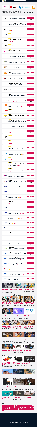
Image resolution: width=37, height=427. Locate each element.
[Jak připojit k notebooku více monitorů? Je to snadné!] (18, 393)
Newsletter (25, 422)
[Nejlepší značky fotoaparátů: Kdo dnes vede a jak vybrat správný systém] (29, 334)
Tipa (19, 409)
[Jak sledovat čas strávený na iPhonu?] (29, 382)
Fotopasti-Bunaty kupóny (15, 101)
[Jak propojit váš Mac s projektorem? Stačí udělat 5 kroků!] (29, 346)
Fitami (17, 406)
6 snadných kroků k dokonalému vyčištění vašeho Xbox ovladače (18, 351)
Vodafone (25, 409)
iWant (12, 407)
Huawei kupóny (12, 127)
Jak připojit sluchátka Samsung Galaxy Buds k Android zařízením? (7, 363)
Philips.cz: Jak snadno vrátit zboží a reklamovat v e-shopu (6, 315)
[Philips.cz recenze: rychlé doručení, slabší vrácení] (18, 311)
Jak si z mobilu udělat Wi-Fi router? (28, 375)
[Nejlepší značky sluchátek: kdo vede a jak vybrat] (7, 334)
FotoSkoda (24, 406)
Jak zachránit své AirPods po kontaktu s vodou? (28, 363)
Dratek (7, 406)
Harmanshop (32, 406)
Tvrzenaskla (22, 409)
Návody (13, 422)
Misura (32, 407)
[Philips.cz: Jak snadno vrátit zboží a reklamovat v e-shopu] (7, 311)
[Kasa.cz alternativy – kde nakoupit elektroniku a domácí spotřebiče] (7, 299)
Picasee (19, 408)
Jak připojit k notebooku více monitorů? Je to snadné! (17, 398)
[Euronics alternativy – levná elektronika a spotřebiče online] (18, 299)
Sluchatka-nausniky (5, 409)
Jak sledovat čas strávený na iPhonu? (28, 386)
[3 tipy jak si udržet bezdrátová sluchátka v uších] (18, 382)
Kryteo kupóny (9, 132)
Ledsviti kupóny (17, 137)
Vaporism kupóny (12, 30)
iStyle (11, 407)
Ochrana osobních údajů (16, 422)
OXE (14, 408)
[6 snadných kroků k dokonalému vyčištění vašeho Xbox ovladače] (18, 346)
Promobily (24, 408)
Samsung (30, 408)
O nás (23, 422)
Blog (8, 422)
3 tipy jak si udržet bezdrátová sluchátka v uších (18, 386)
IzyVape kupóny (19, 57)
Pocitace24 (22, 408)
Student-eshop (11, 409)
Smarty (8, 409)
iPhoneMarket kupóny (10, 41)
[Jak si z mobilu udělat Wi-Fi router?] (29, 371)
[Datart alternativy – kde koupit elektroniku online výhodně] (29, 299)
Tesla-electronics (16, 409)
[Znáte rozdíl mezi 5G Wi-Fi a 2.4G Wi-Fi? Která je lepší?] (29, 311)
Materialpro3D (25, 407)
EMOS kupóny (22, 111)
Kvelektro (21, 407)
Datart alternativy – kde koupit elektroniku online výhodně (29, 303)
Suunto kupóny (9, 171)
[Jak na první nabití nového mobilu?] (7, 371)
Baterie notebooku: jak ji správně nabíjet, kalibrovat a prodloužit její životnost (7, 290)
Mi (30, 407)
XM (33, 409)
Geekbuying (27, 406)
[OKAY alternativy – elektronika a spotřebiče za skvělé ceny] (29, 285)
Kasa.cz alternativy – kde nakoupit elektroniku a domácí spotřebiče (7, 303)
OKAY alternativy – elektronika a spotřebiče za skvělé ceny (29, 290)
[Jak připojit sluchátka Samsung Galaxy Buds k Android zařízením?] (7, 359)
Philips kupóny (23, 233)
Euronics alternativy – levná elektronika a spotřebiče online (18, 303)
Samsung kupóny (22, 187)
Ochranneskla (12, 408)
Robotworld (27, 408)
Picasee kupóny (12, 46)
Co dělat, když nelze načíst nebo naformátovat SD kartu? (7, 386)
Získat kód (30, 55)
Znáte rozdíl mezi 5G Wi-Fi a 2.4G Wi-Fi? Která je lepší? (28, 315)
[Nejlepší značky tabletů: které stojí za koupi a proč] (29, 322)
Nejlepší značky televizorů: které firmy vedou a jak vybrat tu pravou (7, 351)
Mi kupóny (21, 106)
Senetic (32, 408)
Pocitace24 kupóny (10, 143)
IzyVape (15, 407)
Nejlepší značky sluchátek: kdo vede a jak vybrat (7, 338)
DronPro (9, 406)
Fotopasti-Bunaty (20, 406)
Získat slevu (30, 186)
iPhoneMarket (6, 407)
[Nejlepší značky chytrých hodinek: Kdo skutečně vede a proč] (18, 334)
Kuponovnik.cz (3, 2)
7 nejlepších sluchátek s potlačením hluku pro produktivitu (6, 398)
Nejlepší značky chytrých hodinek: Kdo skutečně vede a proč (18, 339)
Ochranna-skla (8, 408)
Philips (16, 408)
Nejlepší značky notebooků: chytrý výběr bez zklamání (17, 327)
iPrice (9, 407)
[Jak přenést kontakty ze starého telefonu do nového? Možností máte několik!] (29, 393)
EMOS (11, 406)
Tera (13, 409)
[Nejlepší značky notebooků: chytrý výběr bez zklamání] (18, 322)
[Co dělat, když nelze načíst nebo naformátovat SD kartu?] (7, 382)
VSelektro (31, 409)
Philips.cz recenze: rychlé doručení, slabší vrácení (17, 315)
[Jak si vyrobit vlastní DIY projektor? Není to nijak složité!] (18, 371)
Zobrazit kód (30, 23)
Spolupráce (21, 422)
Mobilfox (3, 408)
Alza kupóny (15, 35)
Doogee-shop (4, 406)
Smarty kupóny (20, 218)
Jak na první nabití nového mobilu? (6, 375)
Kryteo (18, 407)
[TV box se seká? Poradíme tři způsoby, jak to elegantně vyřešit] (18, 359)
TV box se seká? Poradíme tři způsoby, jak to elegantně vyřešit (18, 363)
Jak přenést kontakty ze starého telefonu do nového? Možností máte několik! (29, 398)
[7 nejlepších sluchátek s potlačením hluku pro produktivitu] (7, 393)
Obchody (10, 422)
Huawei (3, 407)
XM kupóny (16, 68)
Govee (29, 406)
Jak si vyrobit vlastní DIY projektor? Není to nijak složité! (18, 375)
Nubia (5, 408)
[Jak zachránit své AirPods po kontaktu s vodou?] (29, 359)
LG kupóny (11, 269)
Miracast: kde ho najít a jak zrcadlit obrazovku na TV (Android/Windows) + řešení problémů (17, 290)
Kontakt (27, 422)
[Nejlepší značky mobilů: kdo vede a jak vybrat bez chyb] (7, 322)
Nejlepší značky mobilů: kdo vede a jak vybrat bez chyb (6, 327)
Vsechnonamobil (28, 409)
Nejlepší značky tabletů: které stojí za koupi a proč (28, 327)
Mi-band (28, 407)
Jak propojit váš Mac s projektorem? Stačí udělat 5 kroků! (28, 351)
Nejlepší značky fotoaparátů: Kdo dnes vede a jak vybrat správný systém (29, 339)
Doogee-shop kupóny (19, 165)
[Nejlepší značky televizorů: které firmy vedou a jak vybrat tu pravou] (7, 346)
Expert (13, 406)
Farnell (15, 406)
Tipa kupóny (23, 154)
